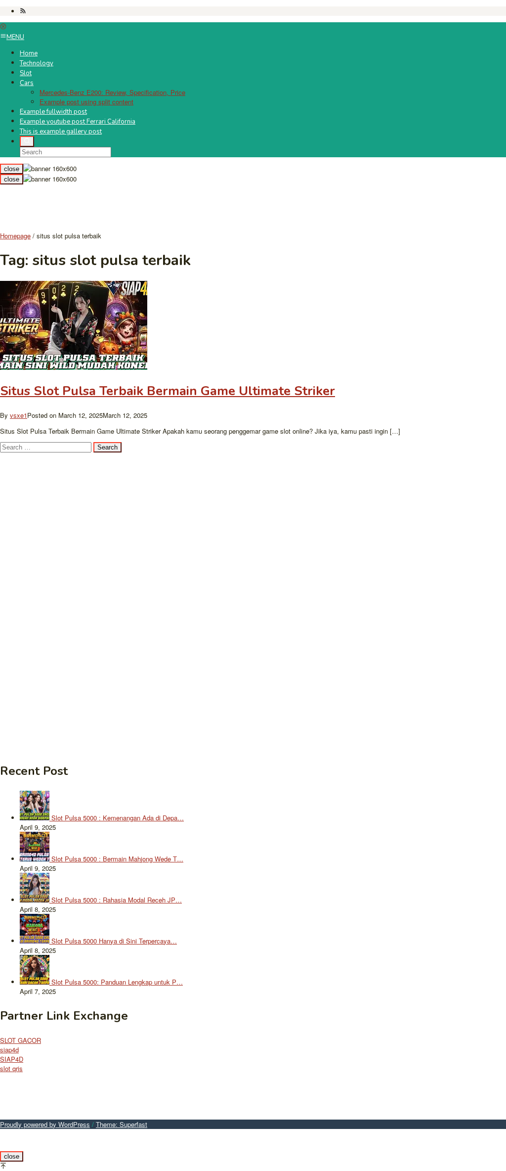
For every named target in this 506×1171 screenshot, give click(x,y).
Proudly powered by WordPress (45, 1124)
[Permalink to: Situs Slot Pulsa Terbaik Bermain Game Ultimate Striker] (73, 367)
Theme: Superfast (121, 1124)
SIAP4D (11, 1059)
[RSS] (23, 11)
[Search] (27, 141)
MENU (15, 37)
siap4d (9, 1049)
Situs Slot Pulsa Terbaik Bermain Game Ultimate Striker (167, 391)
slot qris (11, 1068)
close (11, 169)
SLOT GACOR (20, 1040)
